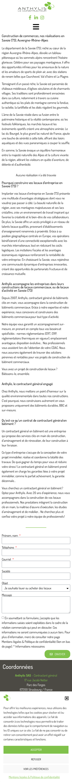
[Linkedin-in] (36, 17)
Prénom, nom (10, 535)
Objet (5, 583)
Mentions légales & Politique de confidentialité (34, 777)
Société (6, 571)
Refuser (36, 759)
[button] (67, 698)
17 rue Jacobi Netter (36, 680)
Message (7, 594)
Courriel (7, 559)
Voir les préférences (36, 769)
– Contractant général (36, 675)
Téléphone (8, 547)
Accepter (36, 749)
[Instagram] (42, 17)
